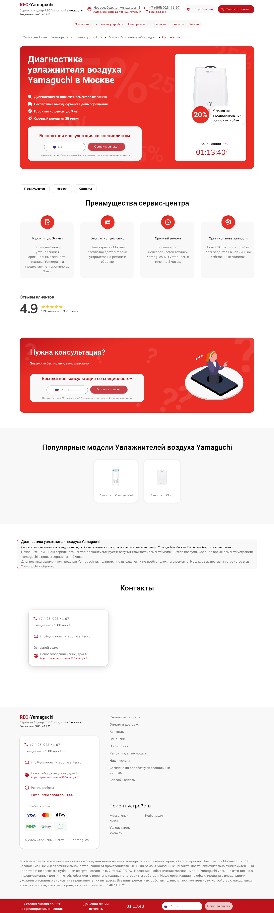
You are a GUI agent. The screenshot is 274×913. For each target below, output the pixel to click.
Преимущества (34, 188)
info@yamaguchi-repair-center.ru (65, 636)
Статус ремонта (202, 9)
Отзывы (194, 24)
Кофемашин (154, 815)
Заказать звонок (238, 9)
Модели (62, 188)
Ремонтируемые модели (128, 753)
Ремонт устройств (111, 24)
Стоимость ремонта (125, 717)
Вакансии (159, 24)
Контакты (177, 24)
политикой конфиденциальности (113, 155)
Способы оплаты (122, 780)
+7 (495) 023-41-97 (164, 7)
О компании (83, 24)
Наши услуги (120, 760)
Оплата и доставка (124, 724)
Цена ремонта (138, 24)
